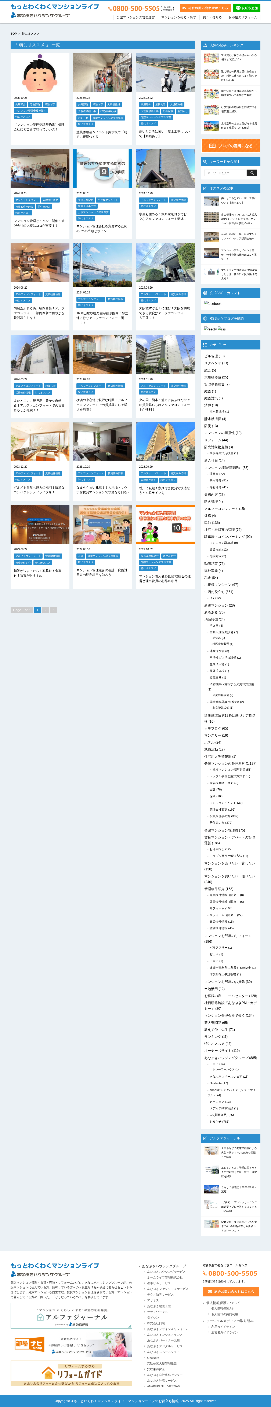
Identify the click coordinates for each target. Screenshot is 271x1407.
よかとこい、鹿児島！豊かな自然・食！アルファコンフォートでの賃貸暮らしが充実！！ (39, 405)
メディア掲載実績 (221, 1108)
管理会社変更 (50, 200)
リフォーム (212, 440)
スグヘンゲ (212, 363)
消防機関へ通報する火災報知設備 (232, 684)
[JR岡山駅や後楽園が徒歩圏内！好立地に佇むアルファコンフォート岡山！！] (102, 284)
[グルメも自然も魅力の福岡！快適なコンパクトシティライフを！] (40, 458)
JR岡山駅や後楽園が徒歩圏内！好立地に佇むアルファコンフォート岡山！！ (102, 318)
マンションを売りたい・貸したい (229, 863)
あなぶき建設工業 (159, 1306)
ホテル (209, 742)
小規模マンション (108, 200)
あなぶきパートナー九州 (163, 1340)
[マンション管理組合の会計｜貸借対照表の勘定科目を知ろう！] (102, 541)
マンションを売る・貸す (178, 17)
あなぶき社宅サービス (162, 1380)
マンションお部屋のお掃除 (224, 982)
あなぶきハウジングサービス (166, 1271)
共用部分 (20, 104)
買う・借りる (212, 17)
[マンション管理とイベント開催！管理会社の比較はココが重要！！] (40, 185)
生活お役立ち (214, 592)
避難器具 (215, 677)
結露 (207, 391)
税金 (207, 578)
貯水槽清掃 (212, 419)
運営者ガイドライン (224, 1332)
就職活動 (211, 749)
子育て (214, 961)
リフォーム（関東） (223, 915)
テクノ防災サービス (160, 1294)
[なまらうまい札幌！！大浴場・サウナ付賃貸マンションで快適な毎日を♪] (102, 458)
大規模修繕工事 (87, 111)
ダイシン (153, 1317)
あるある (211, 612)
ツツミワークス (157, 1312)
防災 (207, 426)
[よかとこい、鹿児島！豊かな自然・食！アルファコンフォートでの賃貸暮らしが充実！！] (40, 371)
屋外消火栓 (217, 671)
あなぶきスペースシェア (226, 1076)
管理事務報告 (214, 384)
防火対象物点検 (216, 447)
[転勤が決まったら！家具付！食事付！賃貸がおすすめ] (40, 541)
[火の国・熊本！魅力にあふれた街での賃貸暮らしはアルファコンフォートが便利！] (165, 371)
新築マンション (216, 605)
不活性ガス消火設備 (223, 657)
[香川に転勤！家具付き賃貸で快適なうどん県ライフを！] (165, 458)
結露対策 (211, 398)
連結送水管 (217, 651)
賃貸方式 (215, 549)
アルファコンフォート (153, 200)
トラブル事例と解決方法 (226, 776)
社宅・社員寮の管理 (219, 530)
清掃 (207, 405)
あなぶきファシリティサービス (168, 1289)
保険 (213, 796)
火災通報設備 (221, 695)
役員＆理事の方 (24, 206)
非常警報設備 (221, 707)
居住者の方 (44, 206)
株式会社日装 (156, 1323)
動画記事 (168, 111)
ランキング (212, 1036)
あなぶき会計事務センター (165, 1375)
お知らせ (83, 117)
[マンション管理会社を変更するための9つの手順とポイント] (102, 185)
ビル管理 (211, 356)
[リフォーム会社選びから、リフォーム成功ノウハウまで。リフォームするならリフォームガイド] (71, 1373)
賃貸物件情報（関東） (224, 901)
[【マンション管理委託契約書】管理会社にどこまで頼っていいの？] (40, 89)
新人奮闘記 (212, 1023)
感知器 (217, 638)
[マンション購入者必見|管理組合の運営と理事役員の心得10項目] (165, 541)
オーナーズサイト (217, 1050)
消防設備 (211, 619)
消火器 (214, 625)
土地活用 (211, 989)
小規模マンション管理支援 (227, 769)
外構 (207, 516)
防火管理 (211, 501)
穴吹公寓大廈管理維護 (162, 1363)
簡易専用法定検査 (221, 453)
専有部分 (35, 104)
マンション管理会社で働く (30, 110)
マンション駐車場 (221, 542)
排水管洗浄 (217, 411)
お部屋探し (217, 849)
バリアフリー (218, 947)
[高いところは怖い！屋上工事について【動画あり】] (165, 89)
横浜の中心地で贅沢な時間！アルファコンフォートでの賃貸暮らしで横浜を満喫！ (101, 404)
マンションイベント (26, 200)
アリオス (153, 1300)
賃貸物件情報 (178, 200)
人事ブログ (212, 728)
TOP (14, 33)
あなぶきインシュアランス (165, 1334)
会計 (80, 556)
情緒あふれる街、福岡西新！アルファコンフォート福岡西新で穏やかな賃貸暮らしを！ (39, 312)
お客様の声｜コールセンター (226, 996)
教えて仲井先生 (216, 1030)
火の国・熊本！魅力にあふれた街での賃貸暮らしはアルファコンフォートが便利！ (164, 404)
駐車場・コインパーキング (224, 536)
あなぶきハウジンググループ (226, 1058)
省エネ (214, 954)
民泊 (207, 523)
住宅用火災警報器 (217, 756)
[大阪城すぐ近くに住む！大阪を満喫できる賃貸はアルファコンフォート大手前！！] (165, 279)
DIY (212, 598)
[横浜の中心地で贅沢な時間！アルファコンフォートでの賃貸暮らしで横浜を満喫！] (102, 371)
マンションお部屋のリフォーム (228, 936)
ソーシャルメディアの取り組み (230, 1321)
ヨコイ (214, 1064)
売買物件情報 (218, 921)
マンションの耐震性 (219, 433)
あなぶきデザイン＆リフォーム (168, 1329)
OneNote (216, 1083)
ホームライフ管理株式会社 (165, 1277)
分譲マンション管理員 (221, 830)
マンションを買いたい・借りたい (229, 876)
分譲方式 (215, 556)
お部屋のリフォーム (242, 17)
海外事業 (211, 571)
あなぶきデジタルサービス (165, 1346)
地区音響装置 (221, 643)
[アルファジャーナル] (71, 1316)
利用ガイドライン (223, 1326)
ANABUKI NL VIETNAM (163, 1386)
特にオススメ (23, 116)
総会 (207, 370)
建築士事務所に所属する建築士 (230, 967)
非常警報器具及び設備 (224, 702)
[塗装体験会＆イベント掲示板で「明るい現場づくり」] (102, 89)
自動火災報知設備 (221, 632)
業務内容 (50, 104)
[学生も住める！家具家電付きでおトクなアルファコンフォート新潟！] (165, 185)
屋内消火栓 (217, 664)
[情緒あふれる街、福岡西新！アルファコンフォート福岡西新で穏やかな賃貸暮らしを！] (40, 279)
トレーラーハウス (224, 1069)
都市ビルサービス (159, 1283)
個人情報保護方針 (223, 1308)
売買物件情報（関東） (224, 895)
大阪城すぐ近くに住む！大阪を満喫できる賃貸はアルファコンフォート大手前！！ (164, 312)
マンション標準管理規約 (223, 468)
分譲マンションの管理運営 (136, 17)
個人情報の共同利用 (224, 1314)
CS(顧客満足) (108, 111)
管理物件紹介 (148, 480)
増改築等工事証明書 (223, 974)
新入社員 (211, 460)
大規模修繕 (113, 104)
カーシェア (217, 1101)
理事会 (214, 473)
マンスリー (212, 735)
